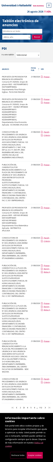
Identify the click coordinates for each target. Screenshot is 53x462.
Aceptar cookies (35, 455)
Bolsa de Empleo (47, 272)
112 (41, 408)
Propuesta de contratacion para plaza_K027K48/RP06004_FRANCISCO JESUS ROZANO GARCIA (47, 77)
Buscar (37, 37)
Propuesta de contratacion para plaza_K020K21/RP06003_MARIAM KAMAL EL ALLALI (47, 99)
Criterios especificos (47, 135)
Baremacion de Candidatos (47, 269)
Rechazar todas (18, 455)
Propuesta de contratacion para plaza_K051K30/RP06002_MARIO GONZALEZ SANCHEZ (47, 207)
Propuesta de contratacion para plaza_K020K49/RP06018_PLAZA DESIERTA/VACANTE (47, 102)
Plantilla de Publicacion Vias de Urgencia (47, 132)
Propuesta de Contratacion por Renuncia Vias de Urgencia (47, 165)
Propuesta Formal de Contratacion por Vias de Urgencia (47, 265)
